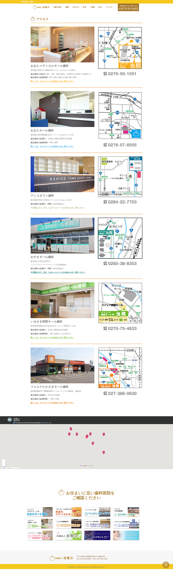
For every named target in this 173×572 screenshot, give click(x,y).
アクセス (109, 7)
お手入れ (75, 7)
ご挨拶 (92, 7)
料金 (84, 7)
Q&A (100, 7)
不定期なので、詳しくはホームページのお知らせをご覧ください (58, 208)
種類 (67, 7)
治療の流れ (57, 7)
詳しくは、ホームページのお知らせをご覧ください (52, 81)
